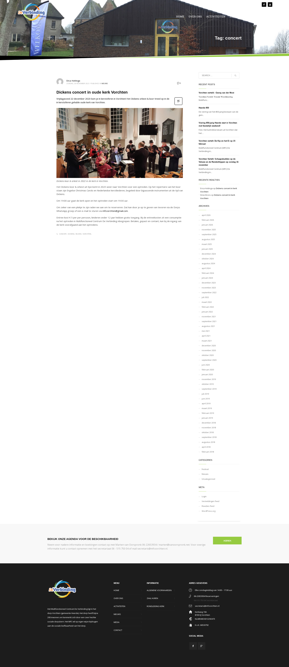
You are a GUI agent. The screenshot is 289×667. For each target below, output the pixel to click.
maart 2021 (207, 340)
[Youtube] (270, 4)
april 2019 (206, 403)
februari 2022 (208, 307)
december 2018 (209, 422)
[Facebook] (264, 4)
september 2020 (209, 360)
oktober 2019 (208, 384)
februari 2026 (208, 220)
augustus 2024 (208, 263)
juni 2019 (206, 398)
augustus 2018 (208, 442)
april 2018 (206, 447)
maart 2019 (207, 408)
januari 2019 (207, 418)
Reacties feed (208, 506)
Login (204, 496)
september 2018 (209, 437)
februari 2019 (208, 413)
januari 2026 (207, 224)
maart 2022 (207, 302)
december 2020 (209, 345)
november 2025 (209, 229)
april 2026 (206, 215)
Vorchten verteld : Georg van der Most (216, 93)
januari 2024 (207, 277)
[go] (235, 75)
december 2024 (209, 253)
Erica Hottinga (73, 80)
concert (63, 234)
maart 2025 (207, 244)
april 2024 (206, 268)
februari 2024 (208, 273)
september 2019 (209, 389)
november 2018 (209, 427)
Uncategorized (208, 479)
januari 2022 (207, 311)
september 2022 (209, 292)
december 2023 (209, 282)
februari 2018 (208, 451)
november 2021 (209, 316)
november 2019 (209, 379)
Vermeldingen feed (210, 501)
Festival (205, 469)
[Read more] (178, 104)
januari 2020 (207, 374)
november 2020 (209, 350)
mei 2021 (206, 331)
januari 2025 (207, 249)
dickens (71, 234)
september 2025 (209, 234)
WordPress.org (208, 511)
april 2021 (206, 335)
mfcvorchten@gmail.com (115, 210)
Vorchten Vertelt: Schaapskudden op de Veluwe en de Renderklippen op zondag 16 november (218, 162)
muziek (78, 234)
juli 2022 (205, 297)
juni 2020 (206, 364)
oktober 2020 (208, 355)
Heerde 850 (204, 108)
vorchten (87, 234)
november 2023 (209, 287)
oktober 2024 (208, 258)
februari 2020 (208, 369)
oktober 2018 (208, 432)
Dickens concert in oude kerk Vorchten (92, 92)
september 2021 (209, 321)
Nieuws (105, 83)
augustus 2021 (208, 326)
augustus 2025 (208, 239)
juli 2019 (205, 393)
